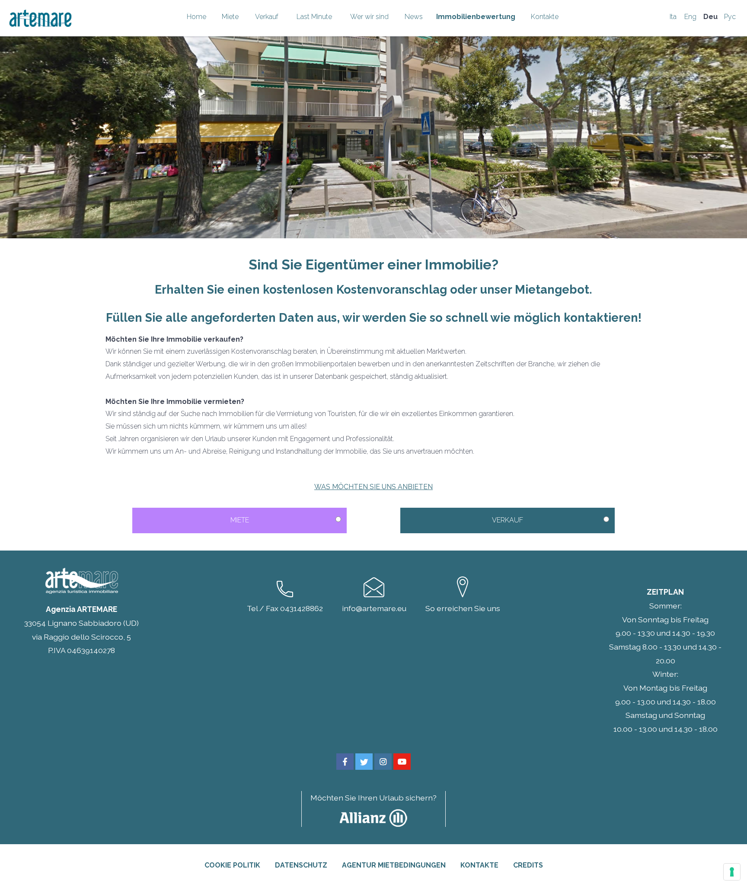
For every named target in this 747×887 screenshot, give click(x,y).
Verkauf (266, 17)
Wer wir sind (369, 17)
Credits (528, 865)
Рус (730, 17)
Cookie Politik (232, 865)
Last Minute (314, 17)
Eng (690, 17)
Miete (230, 17)
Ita (673, 17)
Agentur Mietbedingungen (394, 865)
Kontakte (545, 17)
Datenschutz (301, 865)
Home (196, 17)
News (414, 17)
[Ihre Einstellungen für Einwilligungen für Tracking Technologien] (732, 872)
